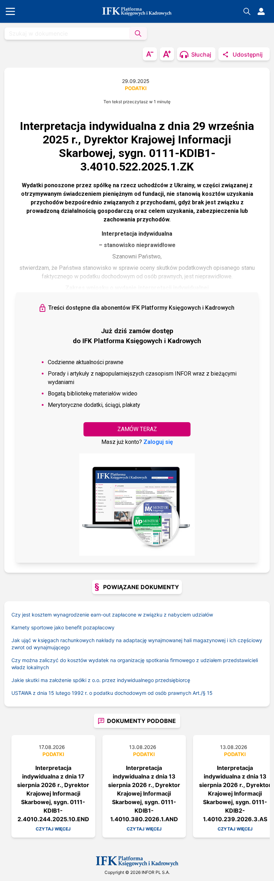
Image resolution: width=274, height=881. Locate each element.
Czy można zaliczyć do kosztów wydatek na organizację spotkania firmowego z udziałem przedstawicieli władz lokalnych (134, 663)
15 (210, 693)
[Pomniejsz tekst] (150, 54)
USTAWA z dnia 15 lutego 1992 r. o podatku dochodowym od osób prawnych (109, 693)
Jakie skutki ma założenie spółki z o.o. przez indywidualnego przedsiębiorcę (100, 680)
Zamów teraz (137, 429)
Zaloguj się (158, 442)
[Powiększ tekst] (167, 54)
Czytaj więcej (53, 829)
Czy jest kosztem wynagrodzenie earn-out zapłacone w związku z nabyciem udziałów (112, 615)
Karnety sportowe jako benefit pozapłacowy (63, 627)
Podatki (136, 88)
